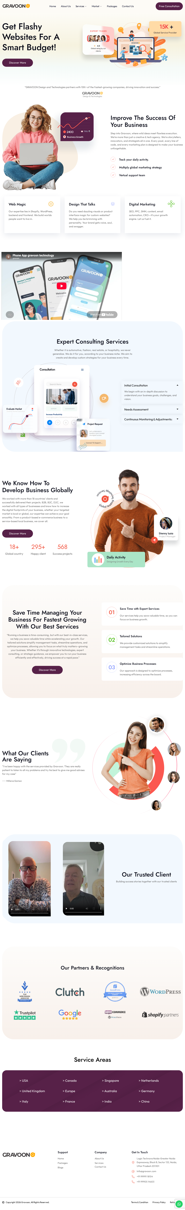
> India (107, 1101)
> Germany (147, 1091)
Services (99, 1162)
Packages (63, 1162)
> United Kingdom (32, 1091)
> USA (24, 1081)
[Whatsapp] (179, 1204)
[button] (152, 385)
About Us (99, 1158)
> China (144, 1101)
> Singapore (110, 1081)
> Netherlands (149, 1081)
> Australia (109, 1091)
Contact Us (100, 1166)
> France (69, 1101)
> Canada (70, 1081)
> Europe (69, 1091)
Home (61, 1158)
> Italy (24, 1101)
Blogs (60, 1167)
